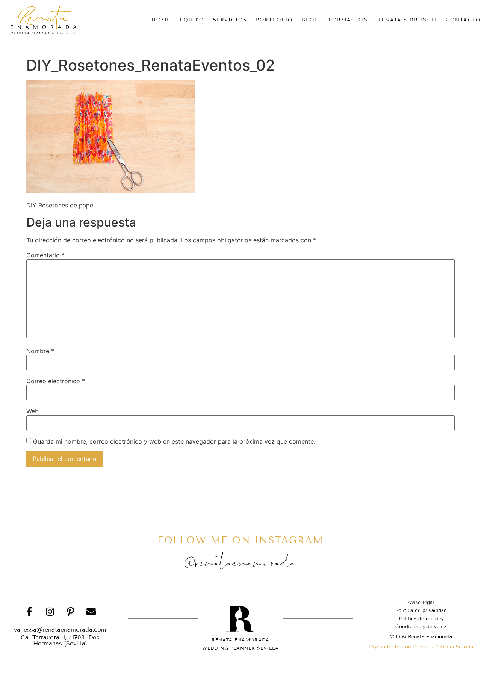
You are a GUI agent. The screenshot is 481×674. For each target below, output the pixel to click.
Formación (348, 20)
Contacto (463, 20)
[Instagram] (50, 611)
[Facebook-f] (29, 611)
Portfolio (274, 20)
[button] (60, 640)
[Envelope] (91, 611)
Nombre (40, 351)
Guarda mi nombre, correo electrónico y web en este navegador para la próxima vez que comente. (174, 441)
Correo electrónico (55, 381)
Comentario (45, 255)
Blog (310, 20)
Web (32, 411)
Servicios (230, 20)
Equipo (192, 20)
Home (161, 20)
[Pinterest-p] (70, 611)
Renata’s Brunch (407, 20)
